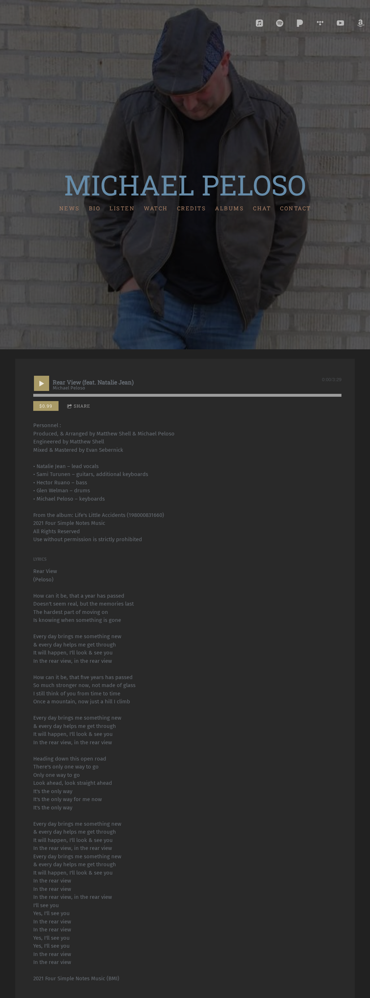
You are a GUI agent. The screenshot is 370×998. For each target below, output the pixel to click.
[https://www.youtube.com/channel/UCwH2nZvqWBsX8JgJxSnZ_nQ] (340, 23)
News (69, 207)
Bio (95, 207)
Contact (295, 207)
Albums (229, 207)
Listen (122, 207)
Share (82, 406)
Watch (156, 207)
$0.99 (45, 406)
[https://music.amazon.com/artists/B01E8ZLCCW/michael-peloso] (360, 23)
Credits (191, 207)
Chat (262, 207)
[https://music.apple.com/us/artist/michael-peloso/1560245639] (259, 23)
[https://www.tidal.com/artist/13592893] (320, 23)
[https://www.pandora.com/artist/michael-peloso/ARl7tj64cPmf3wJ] (300, 23)
